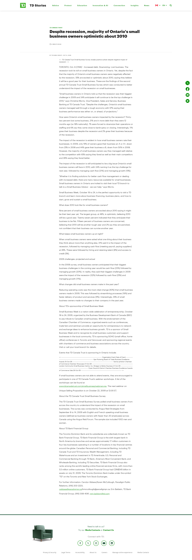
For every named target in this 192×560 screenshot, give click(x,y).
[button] (157, 5)
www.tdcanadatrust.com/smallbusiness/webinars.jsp (83, 386)
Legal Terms (65, 552)
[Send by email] (188, 101)
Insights (135, 5)
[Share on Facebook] (188, 89)
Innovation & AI (100, 5)
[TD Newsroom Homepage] (23, 7)
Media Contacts (92, 530)
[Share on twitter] (188, 83)
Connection (119, 5)
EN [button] (163, 5)
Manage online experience (122, 552)
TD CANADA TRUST (56, 27)
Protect (68, 5)
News (146, 5)
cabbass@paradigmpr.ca (70, 489)
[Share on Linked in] (188, 95)
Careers (104, 552)
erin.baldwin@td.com (100, 493)
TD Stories (38, 5)
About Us (93, 552)
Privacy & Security (49, 552)
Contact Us (108, 530)
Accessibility (80, 552)
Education (82, 5)
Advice (55, 5)
